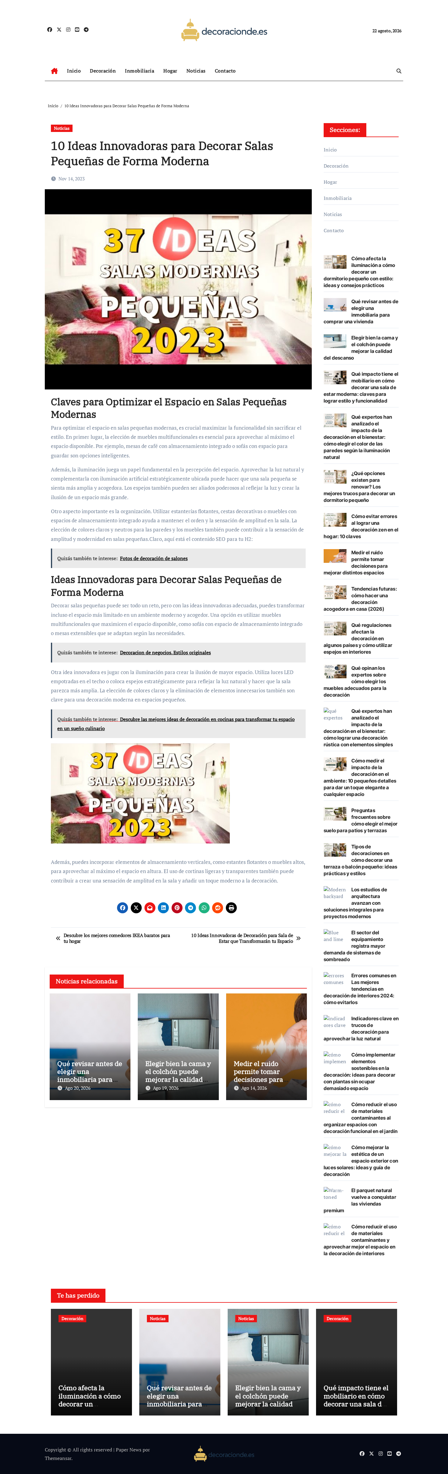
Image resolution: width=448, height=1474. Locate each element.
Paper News (128, 1449)
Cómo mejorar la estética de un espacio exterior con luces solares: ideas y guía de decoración (361, 1160)
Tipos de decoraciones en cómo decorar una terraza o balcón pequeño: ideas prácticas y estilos (360, 860)
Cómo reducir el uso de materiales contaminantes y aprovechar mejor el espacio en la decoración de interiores (360, 1240)
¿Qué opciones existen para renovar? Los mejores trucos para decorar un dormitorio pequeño (359, 486)
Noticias (196, 70)
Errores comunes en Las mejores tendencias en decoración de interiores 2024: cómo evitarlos (360, 988)
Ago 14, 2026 (254, 1088)
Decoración (103, 70)
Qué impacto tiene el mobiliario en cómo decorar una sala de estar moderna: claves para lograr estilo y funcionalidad (361, 387)
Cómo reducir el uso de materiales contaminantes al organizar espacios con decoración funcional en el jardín (361, 1117)
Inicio (74, 70)
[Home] (54, 71)
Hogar (170, 70)
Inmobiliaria (139, 70)
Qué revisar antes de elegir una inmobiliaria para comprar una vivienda (89, 1079)
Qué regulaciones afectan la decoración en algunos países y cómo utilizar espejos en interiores (358, 638)
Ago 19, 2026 (166, 1088)
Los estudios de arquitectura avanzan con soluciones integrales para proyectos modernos (355, 902)
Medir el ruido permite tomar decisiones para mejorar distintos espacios (261, 1079)
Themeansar (58, 1458)
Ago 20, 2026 (78, 1088)
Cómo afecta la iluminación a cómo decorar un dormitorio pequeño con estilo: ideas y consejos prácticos (359, 271)
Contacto (225, 70)
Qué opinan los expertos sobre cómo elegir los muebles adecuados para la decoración (355, 681)
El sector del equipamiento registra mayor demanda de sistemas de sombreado (354, 945)
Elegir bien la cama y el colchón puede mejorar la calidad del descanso (178, 1075)
